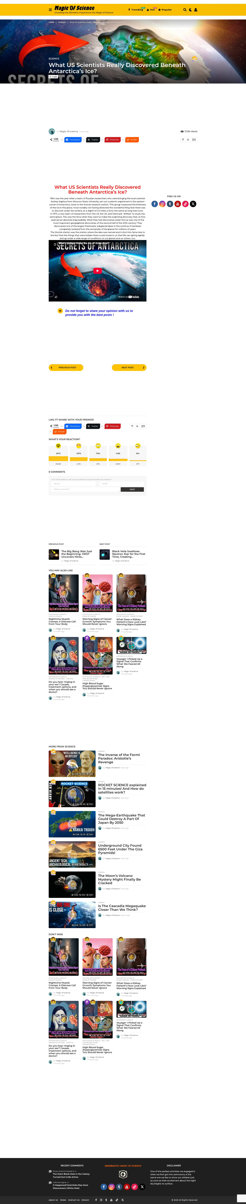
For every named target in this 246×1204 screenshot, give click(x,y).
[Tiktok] (185, 204)
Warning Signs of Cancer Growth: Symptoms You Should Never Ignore (97, 622)
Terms (63, 1200)
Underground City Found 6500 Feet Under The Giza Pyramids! (120, 849)
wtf (138, 464)
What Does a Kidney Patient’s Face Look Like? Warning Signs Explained (131, 622)
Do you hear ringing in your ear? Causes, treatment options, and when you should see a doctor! (62, 687)
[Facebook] (154, 204)
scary (118, 464)
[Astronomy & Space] (121, 638)
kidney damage (122, 616)
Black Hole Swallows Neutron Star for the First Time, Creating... (128, 554)
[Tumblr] (170, 204)
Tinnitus (69, 678)
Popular (167, 9)
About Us (53, 1200)
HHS (107, 677)
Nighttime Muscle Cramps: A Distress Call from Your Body (62, 622)
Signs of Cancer (89, 616)
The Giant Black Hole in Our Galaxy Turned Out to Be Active (71, 1175)
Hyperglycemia (89, 680)
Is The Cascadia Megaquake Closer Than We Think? (122, 908)
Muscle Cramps (55, 616)
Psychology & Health (57, 614)
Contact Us (73, 1200)
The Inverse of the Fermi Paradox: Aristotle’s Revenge (119, 758)
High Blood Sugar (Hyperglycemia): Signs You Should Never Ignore (97, 686)
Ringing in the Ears (57, 678)
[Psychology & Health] (53, 575)
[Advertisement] (123, 104)
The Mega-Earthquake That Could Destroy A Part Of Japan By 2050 (121, 819)
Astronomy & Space (124, 656)
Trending (137, 9)
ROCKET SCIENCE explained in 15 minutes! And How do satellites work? (122, 788)
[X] (193, 204)
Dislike (58, 464)
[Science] (194, 58)
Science (54, 58)
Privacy (85, 1200)
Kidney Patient (136, 616)
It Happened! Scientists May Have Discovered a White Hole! (70, 1186)
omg (98, 464)
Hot (152, 9)
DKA (103, 677)
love (79, 464)
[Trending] (87, 638)
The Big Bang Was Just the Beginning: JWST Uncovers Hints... (76, 554)
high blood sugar (90, 678)
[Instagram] (162, 204)
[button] (50, 9)
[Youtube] (178, 204)
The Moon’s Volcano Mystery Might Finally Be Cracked (119, 879)
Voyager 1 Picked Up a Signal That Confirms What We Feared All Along (129, 663)
